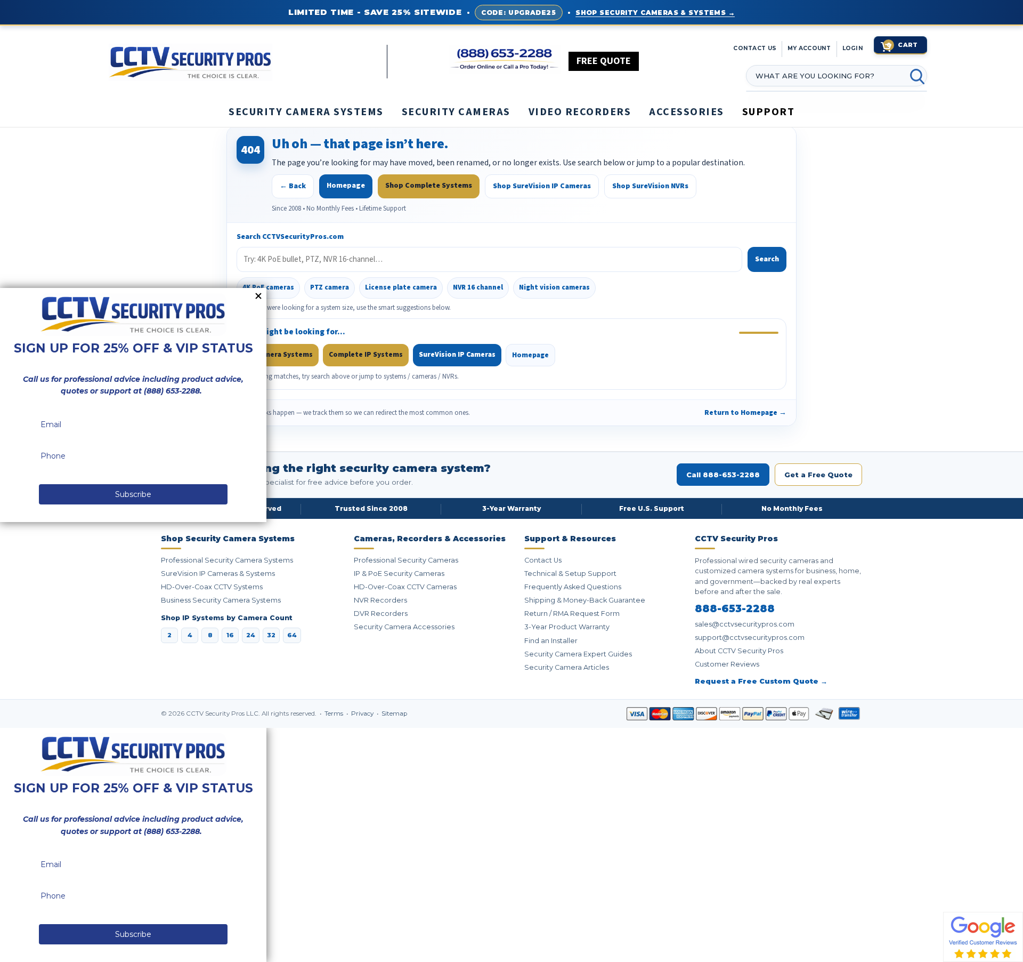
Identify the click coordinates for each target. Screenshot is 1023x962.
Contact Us (543, 560)
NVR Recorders (380, 600)
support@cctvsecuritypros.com (750, 638)
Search (767, 259)
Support (768, 112)
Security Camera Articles (566, 667)
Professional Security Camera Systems (227, 560)
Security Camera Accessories (404, 627)
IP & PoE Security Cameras (399, 574)
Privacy (363, 713)
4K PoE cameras (268, 287)
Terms (334, 713)
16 (230, 635)
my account (809, 48)
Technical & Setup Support (570, 574)
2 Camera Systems (281, 354)
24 (250, 635)
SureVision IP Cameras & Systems (218, 574)
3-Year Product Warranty (567, 627)
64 (292, 635)
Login (852, 48)
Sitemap (394, 713)
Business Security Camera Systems (221, 600)
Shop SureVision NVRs (650, 186)
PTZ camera (329, 287)
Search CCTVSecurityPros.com (290, 236)
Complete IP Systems (366, 354)
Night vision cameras (554, 287)
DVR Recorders (381, 614)
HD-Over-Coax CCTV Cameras (405, 587)
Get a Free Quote (818, 474)
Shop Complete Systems (428, 185)
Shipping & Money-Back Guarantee (584, 600)
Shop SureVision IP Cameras (542, 186)
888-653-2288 (735, 609)
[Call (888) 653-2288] (505, 59)
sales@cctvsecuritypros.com (744, 624)
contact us (754, 48)
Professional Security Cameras (406, 560)
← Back (293, 186)
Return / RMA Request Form (572, 614)
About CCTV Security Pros (739, 651)
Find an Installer (551, 641)
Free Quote (604, 61)
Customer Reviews (727, 664)
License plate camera (401, 287)
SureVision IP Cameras (457, 354)
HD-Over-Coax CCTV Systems (212, 587)
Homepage (346, 185)
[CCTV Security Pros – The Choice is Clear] (248, 61)
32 (271, 635)
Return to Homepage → (745, 412)
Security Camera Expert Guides (578, 654)
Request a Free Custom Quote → (761, 681)
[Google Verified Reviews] (983, 936)
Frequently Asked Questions (572, 587)
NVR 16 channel (478, 287)
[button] (1022, 956)
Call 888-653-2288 (723, 474)
